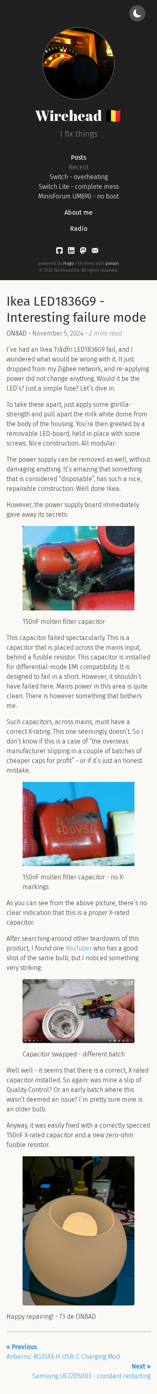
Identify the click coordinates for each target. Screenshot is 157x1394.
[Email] (95, 252)
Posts (78, 157)
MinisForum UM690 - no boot (78, 196)
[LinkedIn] (72, 252)
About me (78, 212)
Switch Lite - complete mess (79, 186)
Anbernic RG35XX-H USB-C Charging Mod (63, 1351)
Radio (78, 228)
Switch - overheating (79, 177)
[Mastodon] (84, 252)
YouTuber (79, 948)
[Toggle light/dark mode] (137, 13)
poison (112, 263)
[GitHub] (60, 252)
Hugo (68, 263)
